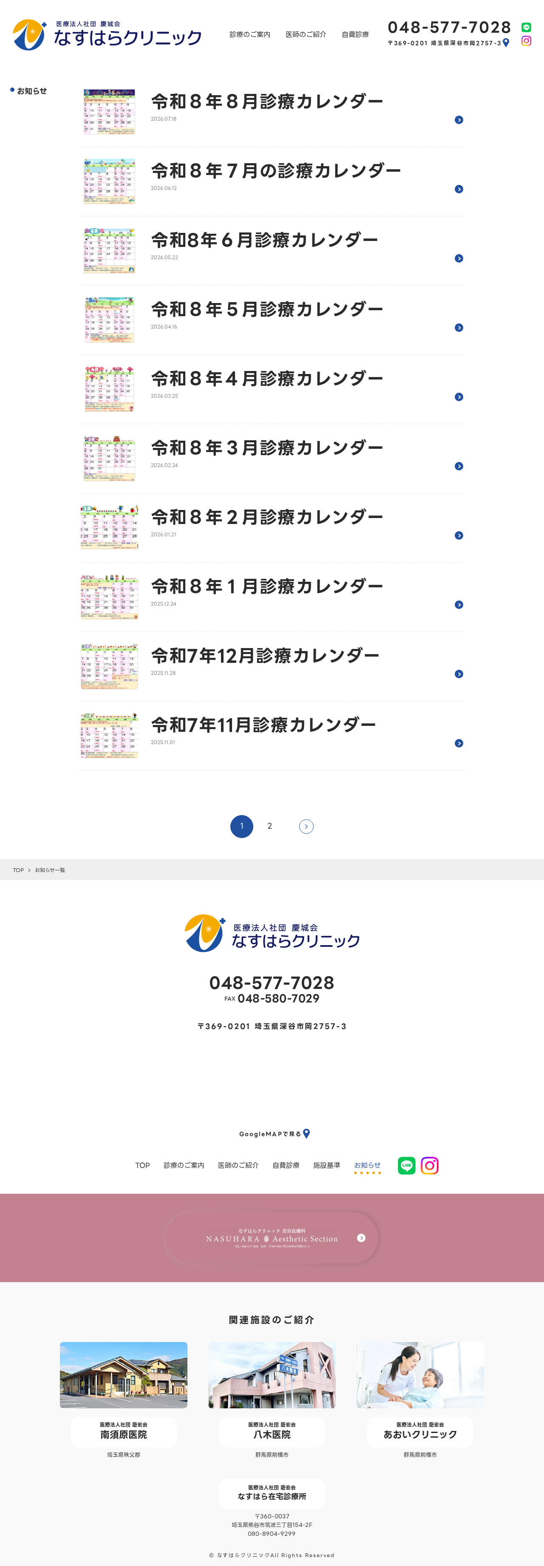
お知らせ (367, 1165)
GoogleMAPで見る (270, 1134)
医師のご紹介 (306, 35)
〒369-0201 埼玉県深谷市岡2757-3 (445, 43)
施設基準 (326, 1165)
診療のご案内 (250, 35)
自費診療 (355, 35)
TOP (142, 1165)
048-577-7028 (450, 27)
